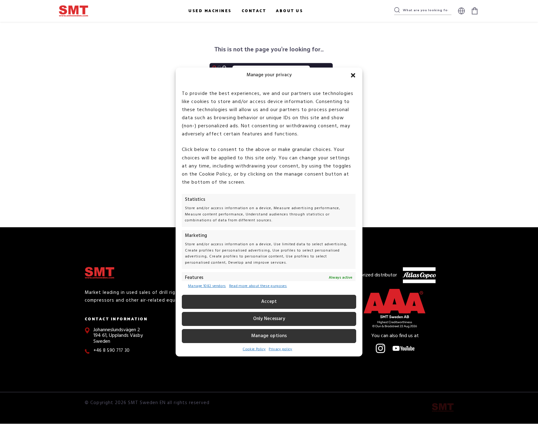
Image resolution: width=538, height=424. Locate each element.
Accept (269, 301)
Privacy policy (280, 349)
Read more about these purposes (258, 286)
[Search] (397, 10)
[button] (353, 75)
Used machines (210, 10)
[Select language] (461, 11)
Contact (254, 10)
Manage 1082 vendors (207, 286)
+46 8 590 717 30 (111, 350)
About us (289, 10)
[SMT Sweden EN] (443, 407)
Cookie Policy (254, 349)
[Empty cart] (475, 11)
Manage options (269, 336)
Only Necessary (269, 319)
